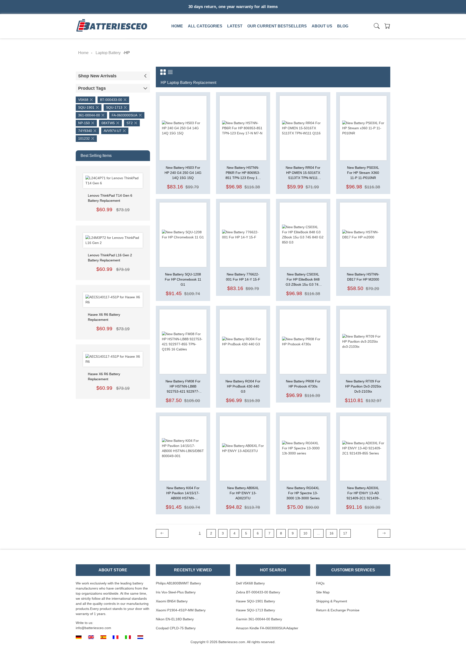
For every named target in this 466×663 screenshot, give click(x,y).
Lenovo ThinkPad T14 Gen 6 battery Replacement (110, 198)
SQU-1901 (86, 107)
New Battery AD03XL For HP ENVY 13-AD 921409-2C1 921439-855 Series (363, 493)
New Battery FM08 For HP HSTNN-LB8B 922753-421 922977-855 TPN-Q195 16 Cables (183, 386)
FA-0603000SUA (124, 115)
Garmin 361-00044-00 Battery (259, 619)
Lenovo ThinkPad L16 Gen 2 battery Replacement (110, 257)
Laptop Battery (242, 37)
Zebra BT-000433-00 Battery (258, 592)
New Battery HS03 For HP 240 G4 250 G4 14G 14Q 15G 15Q (183, 173)
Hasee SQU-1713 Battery (255, 610)
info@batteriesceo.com (93, 628)
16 (331, 533)
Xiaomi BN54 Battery (172, 601)
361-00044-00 (89, 115)
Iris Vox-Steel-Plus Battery (176, 592)
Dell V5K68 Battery (250, 583)
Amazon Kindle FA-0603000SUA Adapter (267, 628)
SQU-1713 (114, 107)
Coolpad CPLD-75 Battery (176, 628)
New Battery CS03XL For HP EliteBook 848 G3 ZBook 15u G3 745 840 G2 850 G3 (303, 279)
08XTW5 (108, 123)
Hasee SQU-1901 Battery (255, 601)
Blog (342, 26)
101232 (84, 138)
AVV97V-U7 (112, 131)
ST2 (129, 123)
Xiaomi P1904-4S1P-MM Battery (181, 610)
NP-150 (84, 123)
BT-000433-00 (111, 100)
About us (322, 26)
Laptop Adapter (174, 37)
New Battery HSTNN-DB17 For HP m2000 (363, 276)
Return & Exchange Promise (337, 610)
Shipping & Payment (331, 601)
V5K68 (83, 100)
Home (177, 26)
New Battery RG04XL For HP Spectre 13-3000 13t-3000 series (303, 493)
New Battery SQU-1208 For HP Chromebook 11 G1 (183, 279)
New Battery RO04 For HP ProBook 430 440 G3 (242, 386)
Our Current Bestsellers (277, 26)
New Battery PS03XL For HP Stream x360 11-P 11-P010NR (363, 173)
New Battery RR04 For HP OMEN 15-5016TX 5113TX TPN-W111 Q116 (303, 173)
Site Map (323, 592)
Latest (234, 26)
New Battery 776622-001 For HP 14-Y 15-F (243, 276)
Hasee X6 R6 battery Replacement (104, 317)
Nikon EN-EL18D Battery (175, 619)
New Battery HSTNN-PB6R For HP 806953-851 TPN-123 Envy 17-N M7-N (243, 173)
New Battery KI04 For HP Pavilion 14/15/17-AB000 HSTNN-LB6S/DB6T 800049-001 (183, 493)
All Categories (205, 26)
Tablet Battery (309, 37)
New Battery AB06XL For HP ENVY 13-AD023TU (243, 493)
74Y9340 (85, 131)
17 (345, 533)
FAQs (320, 583)
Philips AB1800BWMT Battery (178, 583)
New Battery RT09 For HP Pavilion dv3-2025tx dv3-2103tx (363, 386)
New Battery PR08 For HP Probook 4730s (303, 383)
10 (305, 533)
